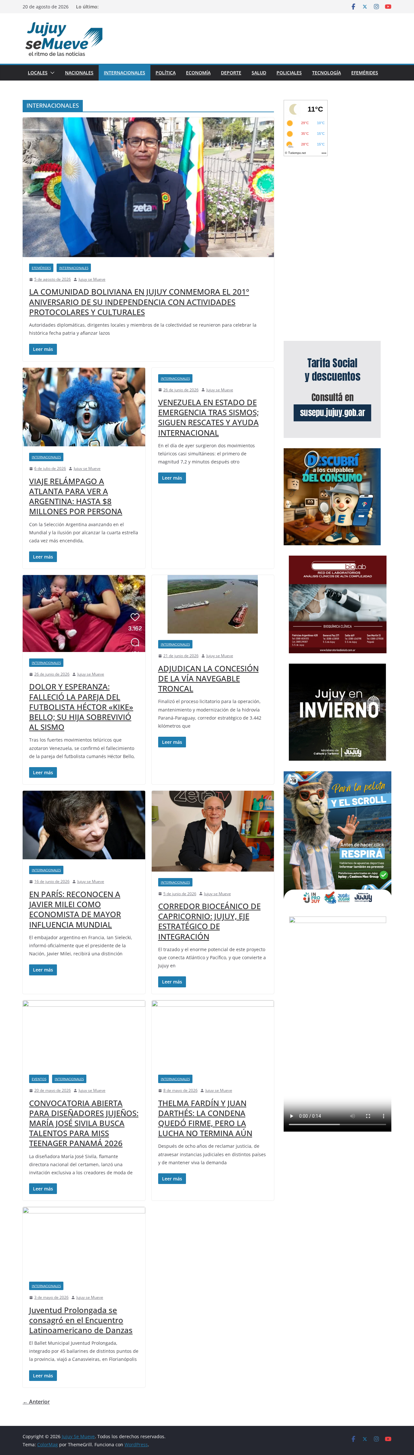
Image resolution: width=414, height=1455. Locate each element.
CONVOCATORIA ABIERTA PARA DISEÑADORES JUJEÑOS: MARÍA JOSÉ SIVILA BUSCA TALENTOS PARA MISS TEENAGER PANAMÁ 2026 (83, 1123)
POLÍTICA (166, 73)
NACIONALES (79, 73)
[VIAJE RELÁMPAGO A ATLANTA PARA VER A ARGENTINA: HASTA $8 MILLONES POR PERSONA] (84, 407)
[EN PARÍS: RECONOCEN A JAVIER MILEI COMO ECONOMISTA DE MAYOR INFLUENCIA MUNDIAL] (84, 825)
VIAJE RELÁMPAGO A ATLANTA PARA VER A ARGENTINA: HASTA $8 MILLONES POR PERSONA (75, 496)
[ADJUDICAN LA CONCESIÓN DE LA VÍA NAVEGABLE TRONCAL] (213, 604)
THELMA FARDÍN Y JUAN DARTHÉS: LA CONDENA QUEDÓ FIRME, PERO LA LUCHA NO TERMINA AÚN (205, 1118)
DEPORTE (231, 73)
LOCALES (38, 73)
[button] (51, 72)
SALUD (259, 73)
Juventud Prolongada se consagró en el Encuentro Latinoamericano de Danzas (81, 1320)
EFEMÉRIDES (364, 73)
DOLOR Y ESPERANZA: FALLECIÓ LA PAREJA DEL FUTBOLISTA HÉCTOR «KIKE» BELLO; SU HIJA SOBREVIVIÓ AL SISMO (81, 706)
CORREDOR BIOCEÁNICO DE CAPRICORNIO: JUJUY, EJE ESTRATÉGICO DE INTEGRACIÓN (209, 921)
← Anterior (36, 1401)
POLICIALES (289, 73)
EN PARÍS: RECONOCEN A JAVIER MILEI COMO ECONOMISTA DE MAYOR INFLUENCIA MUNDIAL (75, 909)
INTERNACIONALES (124, 73)
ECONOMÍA (198, 73)
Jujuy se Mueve (92, 279)
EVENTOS (39, 1079)
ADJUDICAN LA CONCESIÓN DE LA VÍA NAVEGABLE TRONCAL (208, 678)
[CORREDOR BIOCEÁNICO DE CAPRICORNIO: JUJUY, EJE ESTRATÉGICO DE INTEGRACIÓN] (213, 831)
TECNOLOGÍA (326, 73)
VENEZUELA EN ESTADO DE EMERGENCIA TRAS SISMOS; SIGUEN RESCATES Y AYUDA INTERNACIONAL (208, 417)
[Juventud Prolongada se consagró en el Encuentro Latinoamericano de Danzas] (84, 1241)
